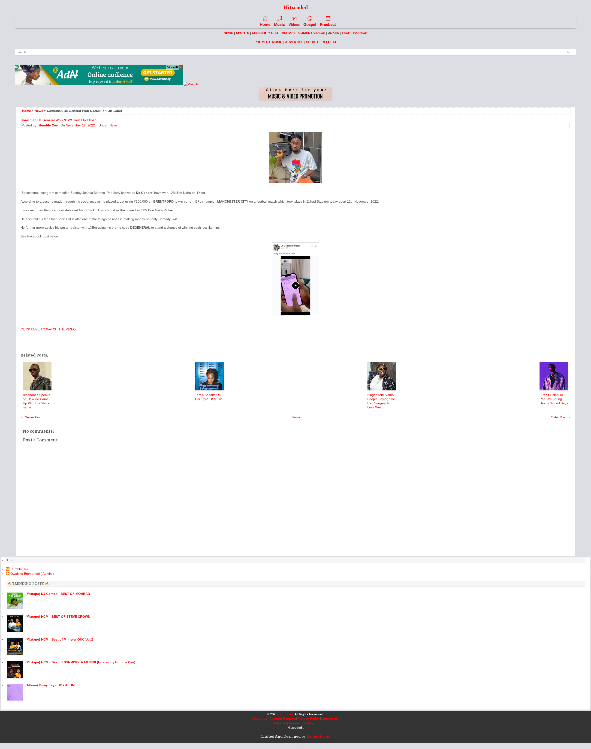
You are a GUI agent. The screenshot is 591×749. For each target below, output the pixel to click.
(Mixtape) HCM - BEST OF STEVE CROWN (57, 616)
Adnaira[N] (172, 67)
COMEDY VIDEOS (311, 33)
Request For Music (302, 723)
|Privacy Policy (308, 718)
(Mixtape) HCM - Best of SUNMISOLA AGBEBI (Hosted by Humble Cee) (80, 662)
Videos (294, 25)
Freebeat (328, 24)
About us (260, 718)
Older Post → (560, 417)
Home (265, 24)
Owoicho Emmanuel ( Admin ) (32, 573)
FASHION (360, 33)
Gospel (309, 24)
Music (279, 24)
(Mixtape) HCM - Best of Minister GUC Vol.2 (59, 639)
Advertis (280, 723)
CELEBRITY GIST (265, 33)
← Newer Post (31, 417)
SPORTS (242, 33)
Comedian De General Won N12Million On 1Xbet (58, 120)
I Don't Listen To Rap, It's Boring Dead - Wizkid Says (554, 399)
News (39, 111)
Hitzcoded (285, 714)
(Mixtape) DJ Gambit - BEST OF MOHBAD (57, 594)
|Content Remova (282, 718)
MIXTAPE (288, 33)
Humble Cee (19, 569)
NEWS (228, 33)
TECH (346, 33)
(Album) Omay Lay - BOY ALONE (50, 685)
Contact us (329, 718)
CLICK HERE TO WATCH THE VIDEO (48, 329)
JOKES (333, 33)
